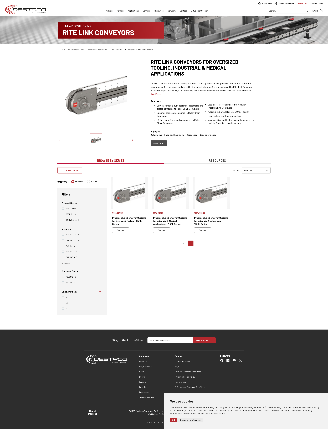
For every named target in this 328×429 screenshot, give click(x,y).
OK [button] (173, 420)
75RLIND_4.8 (72, 257)
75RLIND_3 (72, 246)
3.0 (68, 297)
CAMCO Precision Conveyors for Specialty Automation (152, 411)
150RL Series (72, 219)
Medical (70, 282)
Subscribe (202, 340)
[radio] (72, 181)
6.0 (68, 308)
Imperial (79, 181)
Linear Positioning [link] (117, 49)
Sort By (236, 170)
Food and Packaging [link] (174, 134)
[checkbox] (63, 209)
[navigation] (204, 143)
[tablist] (164, 159)
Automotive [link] (156, 134)
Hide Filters (72, 170)
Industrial (71, 276)
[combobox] (256, 170)
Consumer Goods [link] (207, 134)
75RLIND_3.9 (72, 251)
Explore (120, 230)
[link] (265, 3)
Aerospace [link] (192, 134)
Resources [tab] (217, 160)
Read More (156, 94)
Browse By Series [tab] (110, 160)
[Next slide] (131, 139)
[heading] (204, 67)
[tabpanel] (164, 244)
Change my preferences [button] (190, 420)
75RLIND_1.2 (72, 234)
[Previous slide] (60, 139)
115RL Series (72, 214)
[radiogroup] (84, 182)
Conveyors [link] (131, 49)
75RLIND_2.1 (72, 240)
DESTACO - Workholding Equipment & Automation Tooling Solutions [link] (83, 49)
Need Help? (159, 143)
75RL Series (72, 208)
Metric (94, 181)
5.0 (68, 302)
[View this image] (96, 140)
